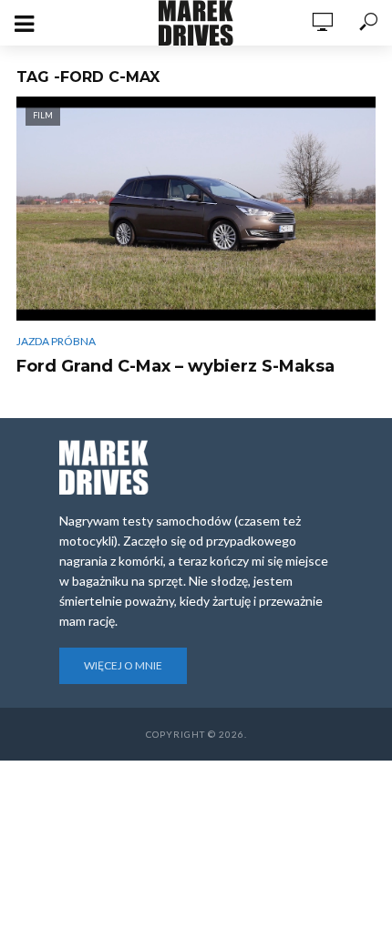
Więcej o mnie (123, 665)
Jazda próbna (56, 341)
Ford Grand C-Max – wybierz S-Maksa (175, 366)
